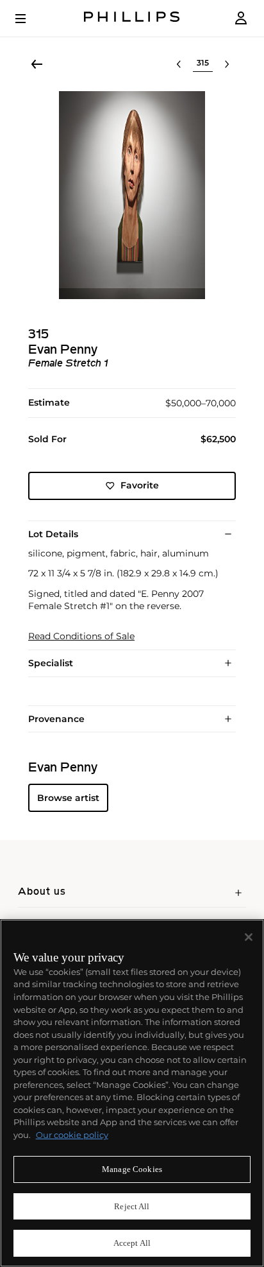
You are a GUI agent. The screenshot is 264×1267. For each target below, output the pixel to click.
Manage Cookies (132, 1169)
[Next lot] (227, 64)
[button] (132, 195)
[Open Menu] (29, 18)
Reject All (131, 1206)
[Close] (249, 937)
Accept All (132, 1243)
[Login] (241, 18)
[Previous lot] (179, 64)
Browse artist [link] (68, 798)
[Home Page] (132, 18)
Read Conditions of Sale (81, 636)
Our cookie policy (72, 1135)
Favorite (139, 485)
